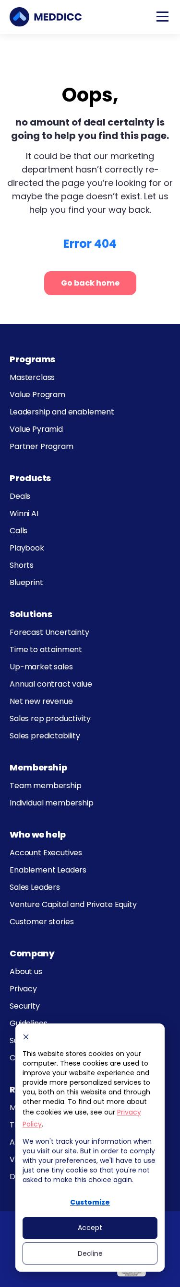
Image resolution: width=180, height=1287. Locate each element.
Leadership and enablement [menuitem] (62, 411)
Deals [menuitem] (20, 496)
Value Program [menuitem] (37, 394)
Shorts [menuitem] (22, 565)
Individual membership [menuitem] (52, 802)
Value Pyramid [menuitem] (36, 429)
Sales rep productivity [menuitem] (50, 718)
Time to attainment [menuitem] (46, 649)
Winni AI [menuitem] (24, 513)
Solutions (31, 614)
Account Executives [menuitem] (46, 852)
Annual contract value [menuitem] (51, 683)
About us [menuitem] (26, 971)
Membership (38, 767)
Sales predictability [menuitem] (45, 735)
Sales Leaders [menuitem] (35, 887)
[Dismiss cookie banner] (26, 1037)
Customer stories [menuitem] (41, 921)
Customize (90, 1202)
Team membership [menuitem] (46, 785)
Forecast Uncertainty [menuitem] (49, 632)
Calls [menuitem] (18, 530)
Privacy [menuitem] (23, 988)
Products (30, 478)
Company (32, 953)
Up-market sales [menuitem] (41, 666)
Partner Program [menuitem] (41, 446)
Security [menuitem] (25, 1005)
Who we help (38, 834)
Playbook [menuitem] (27, 547)
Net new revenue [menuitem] (41, 701)
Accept (90, 1227)
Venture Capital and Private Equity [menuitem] (73, 904)
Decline (90, 1253)
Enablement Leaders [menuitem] (48, 869)
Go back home (90, 282)
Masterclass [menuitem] (32, 377)
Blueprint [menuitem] (26, 582)
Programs (32, 359)
